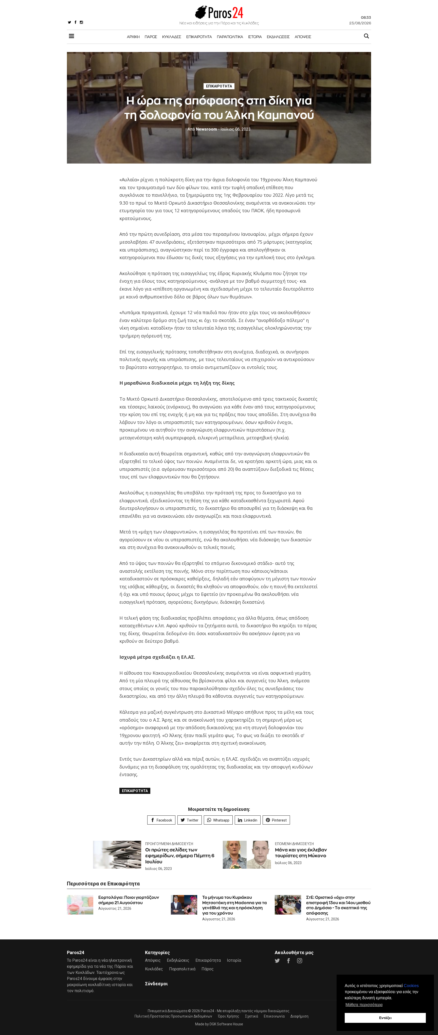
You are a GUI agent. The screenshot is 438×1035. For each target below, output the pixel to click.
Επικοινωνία (274, 1016)
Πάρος (151, 37)
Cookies (411, 986)
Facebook (164, 820)
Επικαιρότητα (199, 37)
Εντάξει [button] (385, 1018)
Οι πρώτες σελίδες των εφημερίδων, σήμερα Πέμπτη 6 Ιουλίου (179, 855)
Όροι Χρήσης (228, 1016)
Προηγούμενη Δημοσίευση (169, 844)
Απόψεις (303, 37)
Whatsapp (221, 820)
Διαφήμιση (299, 1016)
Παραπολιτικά (230, 37)
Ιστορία (255, 37)
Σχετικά (251, 1016)
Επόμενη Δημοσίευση (294, 844)
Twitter (192, 820)
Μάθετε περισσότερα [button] (363, 1005)
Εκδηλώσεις (278, 37)
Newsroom (202, 129)
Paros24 (207, 1011)
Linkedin (250, 820)
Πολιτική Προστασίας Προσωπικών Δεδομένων (173, 1016)
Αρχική (133, 37)
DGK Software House (226, 1024)
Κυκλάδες (171, 37)
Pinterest (279, 820)
